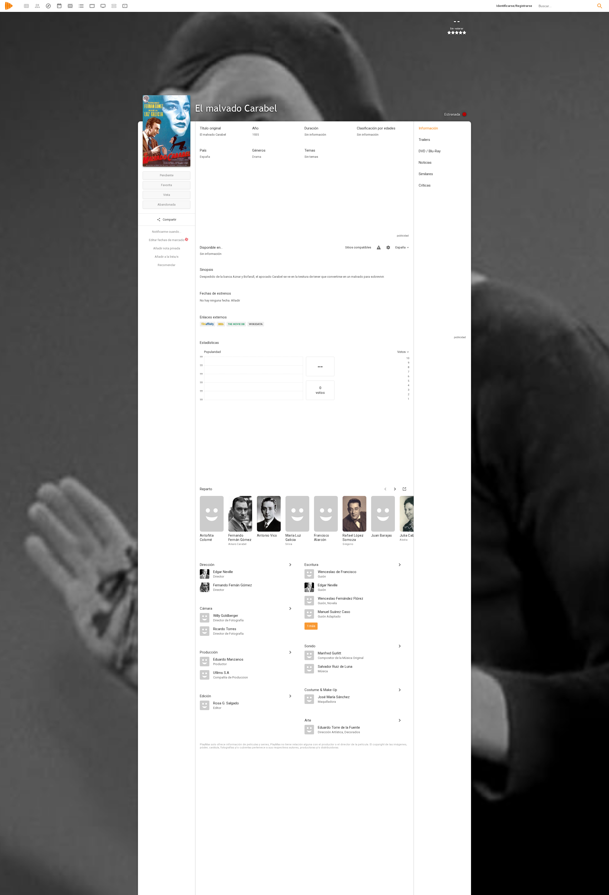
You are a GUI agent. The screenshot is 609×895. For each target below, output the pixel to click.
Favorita (166, 185)
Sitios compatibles (358, 247)
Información (428, 128)
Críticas (425, 185)
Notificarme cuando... (166, 231)
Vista (166, 195)
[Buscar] (599, 6)
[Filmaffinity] (208, 327)
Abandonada (166, 204)
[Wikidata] (256, 327)
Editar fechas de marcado (168, 240)
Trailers (424, 140)
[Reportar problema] (378, 247)
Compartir (169, 219)
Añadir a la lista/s (166, 256)
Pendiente (166, 175)
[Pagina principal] (9, 9)
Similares (426, 174)
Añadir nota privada (166, 248)
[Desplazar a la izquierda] (385, 489)
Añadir (235, 300)
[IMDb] (221, 327)
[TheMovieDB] (236, 327)
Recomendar (166, 265)
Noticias (425, 162)
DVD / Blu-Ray (430, 151)
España (205, 156)
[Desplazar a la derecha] (395, 489)
